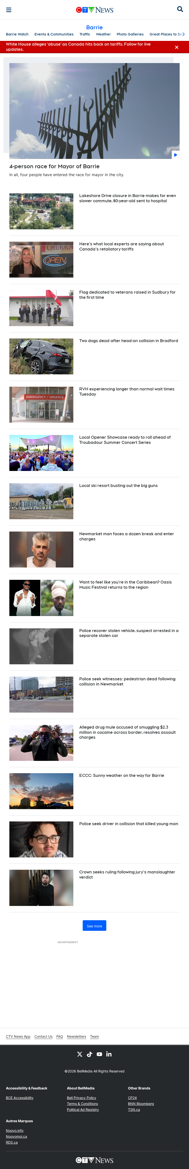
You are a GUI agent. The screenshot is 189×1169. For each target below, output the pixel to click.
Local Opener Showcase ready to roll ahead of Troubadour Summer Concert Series (125, 440)
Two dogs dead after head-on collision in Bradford (128, 340)
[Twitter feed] (80, 1054)
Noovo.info (14, 1130)
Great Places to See (167, 34)
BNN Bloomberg (141, 1104)
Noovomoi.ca (16, 1136)
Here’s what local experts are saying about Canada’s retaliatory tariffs (121, 246)
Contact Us (43, 1036)
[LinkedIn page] (109, 1054)
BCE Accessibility (19, 1098)
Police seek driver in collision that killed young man (128, 823)
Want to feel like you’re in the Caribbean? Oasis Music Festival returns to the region (125, 585)
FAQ (59, 1036)
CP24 (132, 1098)
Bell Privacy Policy (81, 1098)
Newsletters (76, 1036)
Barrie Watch (17, 34)
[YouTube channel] (99, 1054)
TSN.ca (134, 1109)
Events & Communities (54, 34)
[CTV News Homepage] (94, 10)
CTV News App (18, 1036)
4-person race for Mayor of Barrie (54, 166)
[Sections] (9, 10)
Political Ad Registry (83, 1109)
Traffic (84, 34)
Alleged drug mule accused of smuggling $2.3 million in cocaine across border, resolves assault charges (127, 732)
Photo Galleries (130, 34)
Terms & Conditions (82, 1104)
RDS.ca (12, 1142)
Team (94, 1036)
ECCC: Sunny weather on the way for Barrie (121, 775)
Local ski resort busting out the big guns (118, 485)
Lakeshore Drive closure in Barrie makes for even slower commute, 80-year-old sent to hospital (127, 198)
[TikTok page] (90, 1054)
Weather (103, 34)
